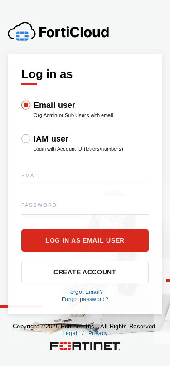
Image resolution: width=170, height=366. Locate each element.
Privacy (97, 333)
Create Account (85, 272)
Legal (70, 333)
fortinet (59, 344)
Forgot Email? (85, 292)
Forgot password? (85, 299)
